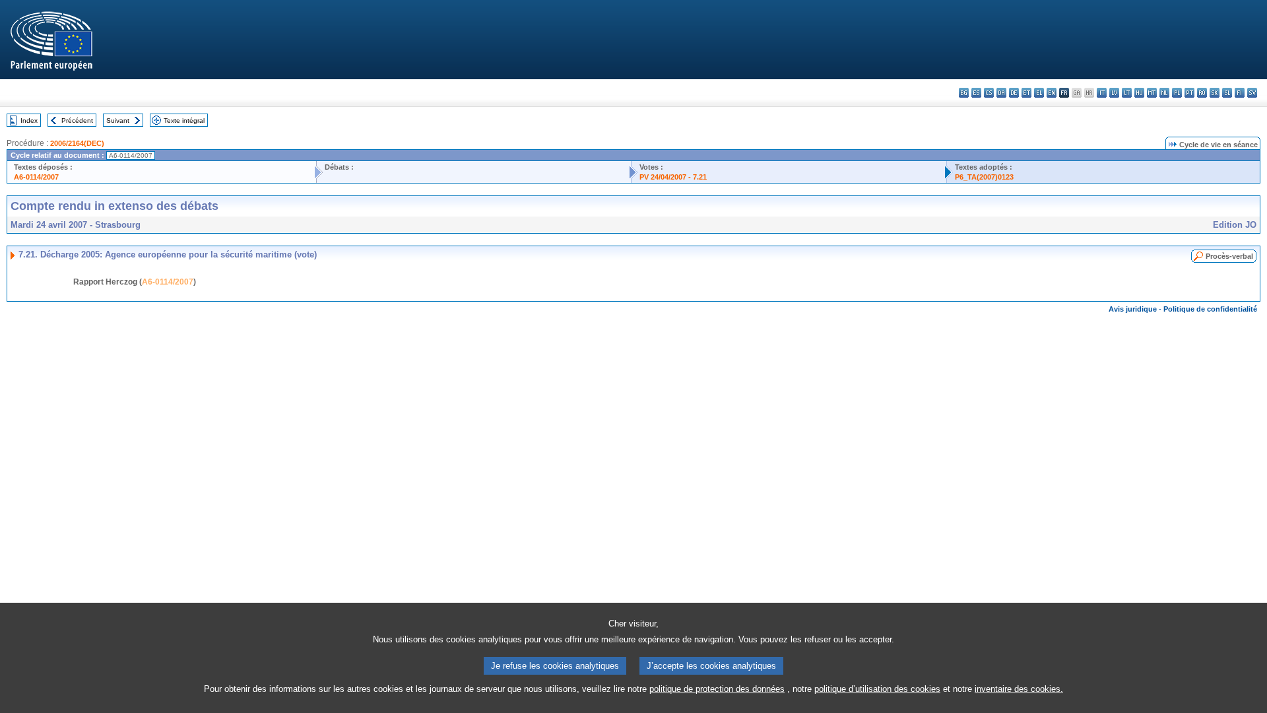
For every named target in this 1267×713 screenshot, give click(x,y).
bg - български (964, 93)
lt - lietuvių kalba (1127, 93)
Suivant (117, 120)
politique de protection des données (717, 689)
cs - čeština (989, 93)
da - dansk (1001, 93)
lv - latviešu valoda (1114, 93)
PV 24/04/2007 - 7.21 (673, 177)
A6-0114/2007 (36, 177)
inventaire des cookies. (1019, 689)
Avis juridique (1133, 309)
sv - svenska (1252, 93)
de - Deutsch (1014, 93)
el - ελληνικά (1039, 93)
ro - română (1202, 93)
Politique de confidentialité (1210, 309)
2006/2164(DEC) (77, 143)
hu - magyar (1139, 93)
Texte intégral (184, 120)
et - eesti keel (1026, 93)
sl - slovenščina (1227, 93)
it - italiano (1102, 93)
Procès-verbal (1229, 256)
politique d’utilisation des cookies (877, 689)
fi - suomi (1240, 93)
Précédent (77, 120)
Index (29, 120)
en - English (1051, 93)
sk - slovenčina (1214, 93)
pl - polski (1177, 93)
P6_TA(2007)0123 (984, 177)
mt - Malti (1152, 93)
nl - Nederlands (1164, 93)
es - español (976, 93)
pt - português (1189, 93)
